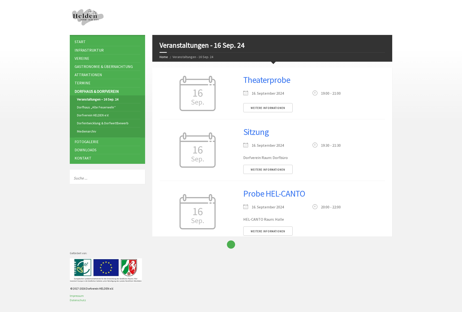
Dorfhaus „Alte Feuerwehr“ (96, 107)
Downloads (85, 149)
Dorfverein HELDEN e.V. (93, 115)
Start (80, 41)
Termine (82, 82)
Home (164, 57)
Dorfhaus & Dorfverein (97, 91)
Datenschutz (78, 300)
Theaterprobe (266, 79)
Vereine (82, 58)
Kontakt (83, 158)
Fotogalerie (87, 141)
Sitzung (256, 131)
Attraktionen (88, 74)
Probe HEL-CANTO (274, 193)
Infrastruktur (89, 50)
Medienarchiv (86, 131)
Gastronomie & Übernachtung (104, 66)
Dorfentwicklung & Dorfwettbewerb (102, 123)
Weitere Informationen (268, 108)
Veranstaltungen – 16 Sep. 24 (97, 99)
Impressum (77, 296)
